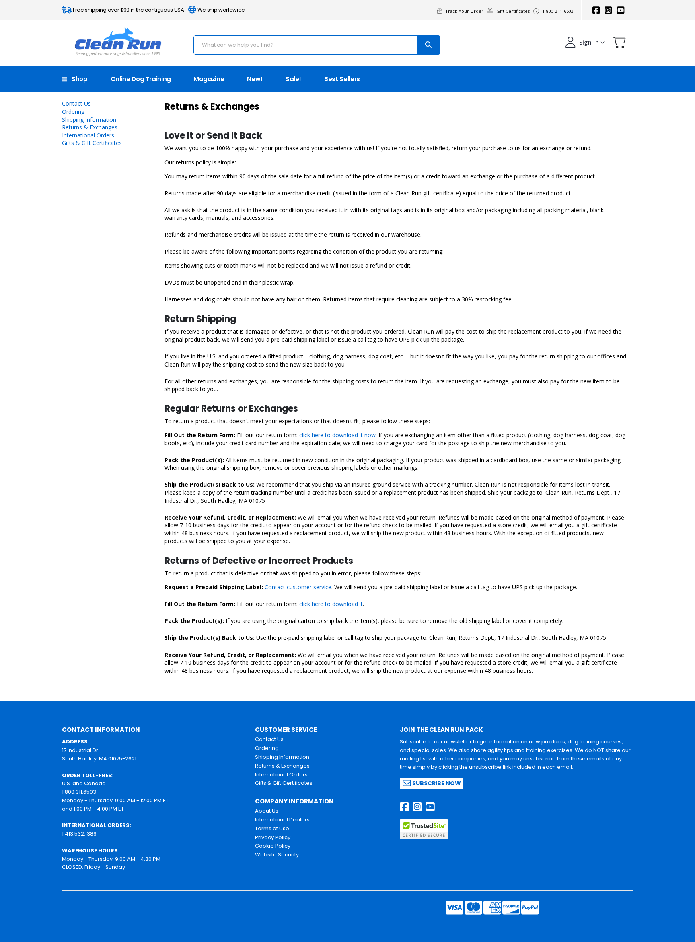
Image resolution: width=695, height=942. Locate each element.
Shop (77, 79)
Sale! (293, 79)
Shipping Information (89, 119)
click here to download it (331, 604)
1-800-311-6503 (558, 11)
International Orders (88, 135)
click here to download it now (337, 435)
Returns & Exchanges (89, 127)
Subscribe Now (436, 783)
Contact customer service (298, 587)
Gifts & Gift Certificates (92, 143)
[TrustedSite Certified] (424, 829)
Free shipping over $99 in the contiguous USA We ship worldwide (158, 10)
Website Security (277, 854)
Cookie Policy (272, 846)
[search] (428, 45)
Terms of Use (272, 828)
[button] (619, 44)
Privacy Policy (272, 837)
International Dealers (282, 819)
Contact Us (76, 103)
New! (255, 79)
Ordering (73, 111)
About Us (266, 811)
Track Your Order (465, 11)
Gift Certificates (514, 11)
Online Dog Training (141, 79)
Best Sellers (342, 79)
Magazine (209, 79)
